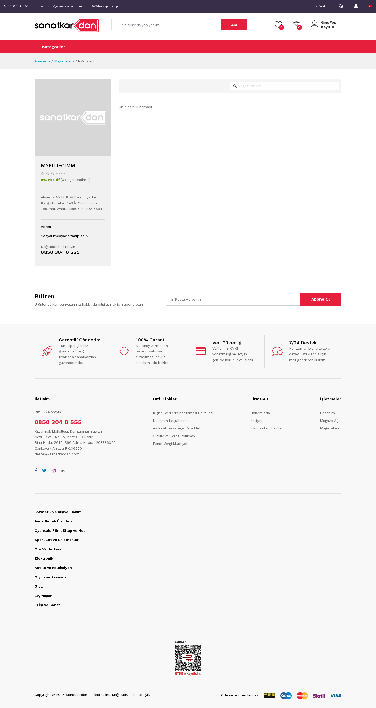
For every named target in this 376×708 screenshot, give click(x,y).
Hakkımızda (260, 413)
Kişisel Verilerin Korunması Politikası (183, 413)
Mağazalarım (330, 428)
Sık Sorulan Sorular (266, 428)
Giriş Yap (328, 22)
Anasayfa (42, 61)
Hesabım (327, 413)
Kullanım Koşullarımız (171, 420)
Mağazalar (63, 61)
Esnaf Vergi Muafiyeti (171, 443)
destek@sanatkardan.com (57, 454)
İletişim (256, 420)
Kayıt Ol (328, 27)
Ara (234, 25)
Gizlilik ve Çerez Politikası (174, 436)
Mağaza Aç (329, 420)
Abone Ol (320, 299)
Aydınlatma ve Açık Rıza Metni (178, 428)
